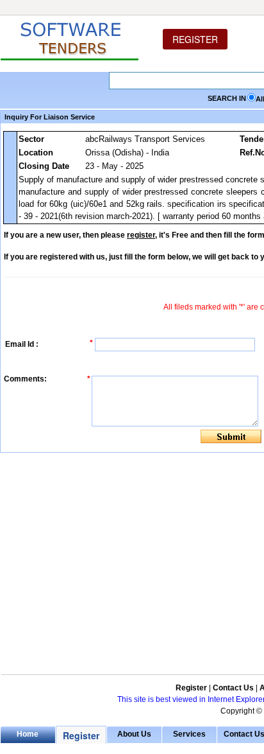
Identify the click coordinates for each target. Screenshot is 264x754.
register (141, 235)
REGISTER (195, 39)
